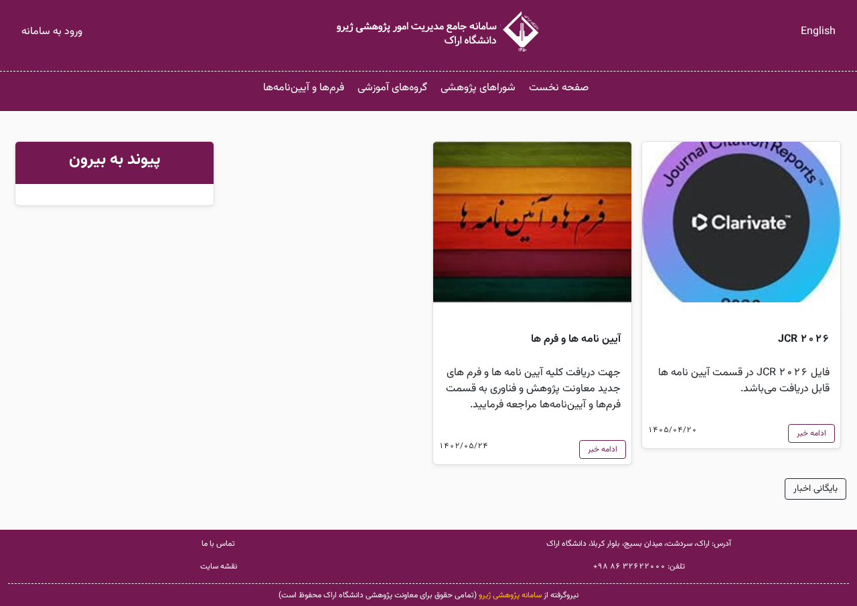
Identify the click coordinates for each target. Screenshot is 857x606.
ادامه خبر (811, 433)
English (818, 31)
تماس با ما (218, 544)
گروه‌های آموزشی (392, 88)
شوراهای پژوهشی (478, 88)
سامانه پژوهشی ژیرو (510, 595)
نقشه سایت (218, 567)
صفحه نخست (559, 88)
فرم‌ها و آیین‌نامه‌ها (303, 88)
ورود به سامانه (51, 31)
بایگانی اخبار (815, 489)
